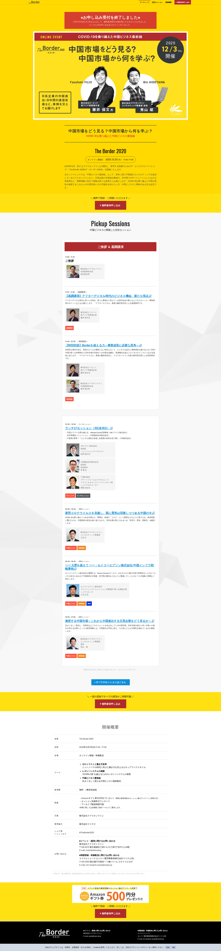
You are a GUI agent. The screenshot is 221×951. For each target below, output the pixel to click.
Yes (167, 947)
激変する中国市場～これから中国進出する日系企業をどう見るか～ (108, 620)
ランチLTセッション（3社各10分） (87, 428)
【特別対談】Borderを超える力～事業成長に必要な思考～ (102, 345)
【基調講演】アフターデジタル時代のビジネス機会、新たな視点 (107, 295)
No (174, 947)
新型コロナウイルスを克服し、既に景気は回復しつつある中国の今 (108, 512)
